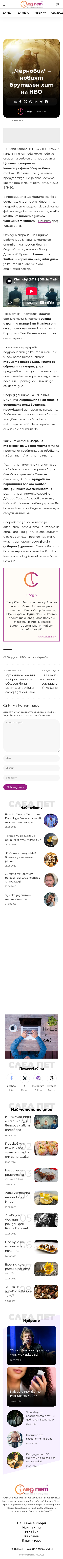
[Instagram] (38, 1082)
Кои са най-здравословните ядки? (18, 1291)
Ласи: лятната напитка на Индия (17, 1197)
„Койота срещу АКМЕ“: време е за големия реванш (21, 857)
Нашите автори (31, 1523)
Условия (31, 1532)
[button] (6, 4)
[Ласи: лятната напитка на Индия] (46, 1198)
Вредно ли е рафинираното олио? (17, 1269)
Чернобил (43, 657)
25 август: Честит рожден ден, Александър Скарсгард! (22, 877)
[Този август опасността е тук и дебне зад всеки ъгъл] (15, 1418)
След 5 (29, 111)
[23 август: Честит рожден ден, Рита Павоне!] (46, 1220)
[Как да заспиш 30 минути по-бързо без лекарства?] (15, 1460)
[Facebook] (11, 1082)
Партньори (31, 1540)
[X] (24, 1082)
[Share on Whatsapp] (30, 101)
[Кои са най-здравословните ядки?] (46, 1292)
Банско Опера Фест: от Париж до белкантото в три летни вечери (23, 818)
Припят (44, 221)
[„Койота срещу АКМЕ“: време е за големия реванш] (51, 859)
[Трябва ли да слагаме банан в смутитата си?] (51, 840)
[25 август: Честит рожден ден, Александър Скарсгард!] (51, 880)
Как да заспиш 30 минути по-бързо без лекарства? (40, 1458)
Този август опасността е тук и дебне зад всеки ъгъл (40, 1416)
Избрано (31, 1320)
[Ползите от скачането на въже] (15, 1439)
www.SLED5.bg (47, 636)
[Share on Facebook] (20, 101)
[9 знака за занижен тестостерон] (51, 899)
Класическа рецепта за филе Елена (14, 1175)
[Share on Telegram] (41, 101)
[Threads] (51, 1082)
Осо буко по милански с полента (14, 1246)
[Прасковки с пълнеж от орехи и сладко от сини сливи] (46, 1148)
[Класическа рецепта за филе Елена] (46, 1175)
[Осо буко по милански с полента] (46, 1247)
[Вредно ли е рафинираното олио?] (46, 1269)
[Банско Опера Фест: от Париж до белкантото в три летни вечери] (51, 821)
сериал (31, 657)
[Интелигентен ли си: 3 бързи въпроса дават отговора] (46, 1122)
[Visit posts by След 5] (20, 111)
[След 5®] (31, 4)
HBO (23, 657)
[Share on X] (25, 101)
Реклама (31, 1536)
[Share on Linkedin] (36, 101)
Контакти (31, 1527)
